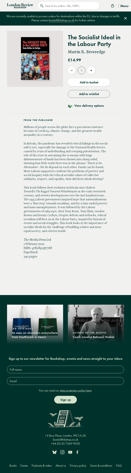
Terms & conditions (101, 465)
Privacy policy (78, 465)
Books (13, 465)
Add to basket (89, 82)
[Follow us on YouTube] (70, 452)
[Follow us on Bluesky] (55, 452)
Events (24, 465)
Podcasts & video (42, 465)
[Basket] (112, 6)
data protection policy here (76, 390)
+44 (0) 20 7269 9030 (65, 443)
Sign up (65, 400)
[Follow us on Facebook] (77, 452)
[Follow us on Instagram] (62, 452)
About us (61, 465)
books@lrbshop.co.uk (62, 20)
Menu (124, 6)
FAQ (119, 465)
